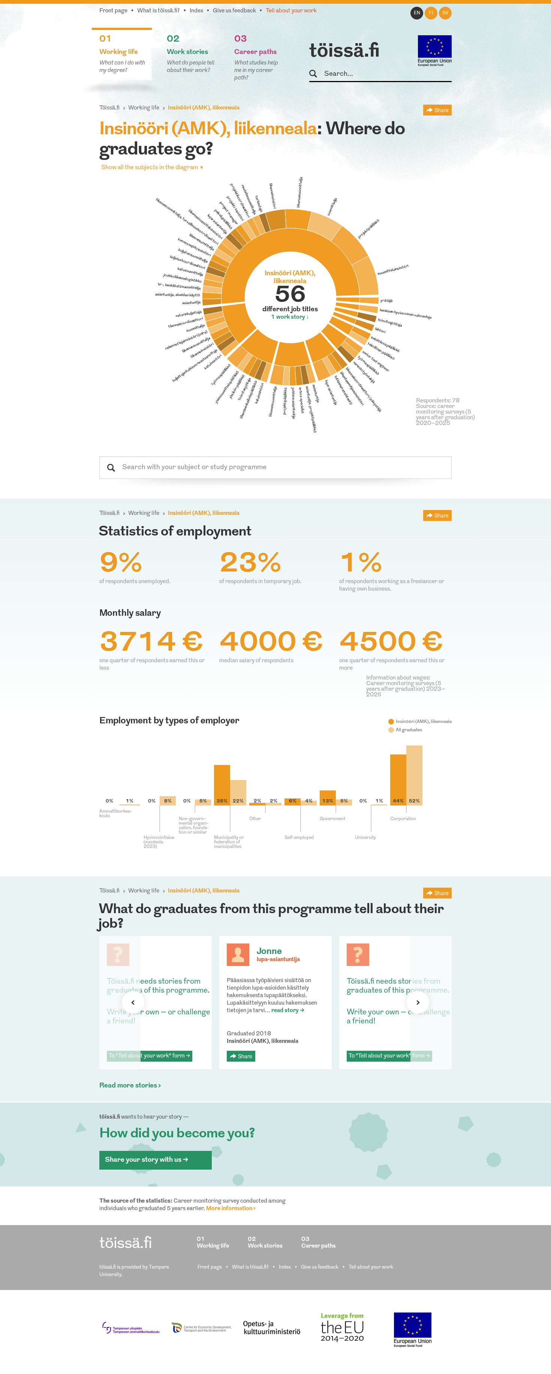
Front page (113, 11)
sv (445, 13)
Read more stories (128, 1086)
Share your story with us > (146, 1160)
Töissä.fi (109, 108)
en (417, 13)
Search (316, 74)
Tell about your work (291, 11)
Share (441, 110)
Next (418, 1002)
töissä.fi (344, 52)
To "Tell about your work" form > (149, 1056)
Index (196, 11)
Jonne (269, 951)
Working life (143, 108)
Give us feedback (234, 11)
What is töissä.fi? (158, 11)
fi (431, 13)
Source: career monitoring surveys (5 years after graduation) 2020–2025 (445, 415)
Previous (133, 1002)
